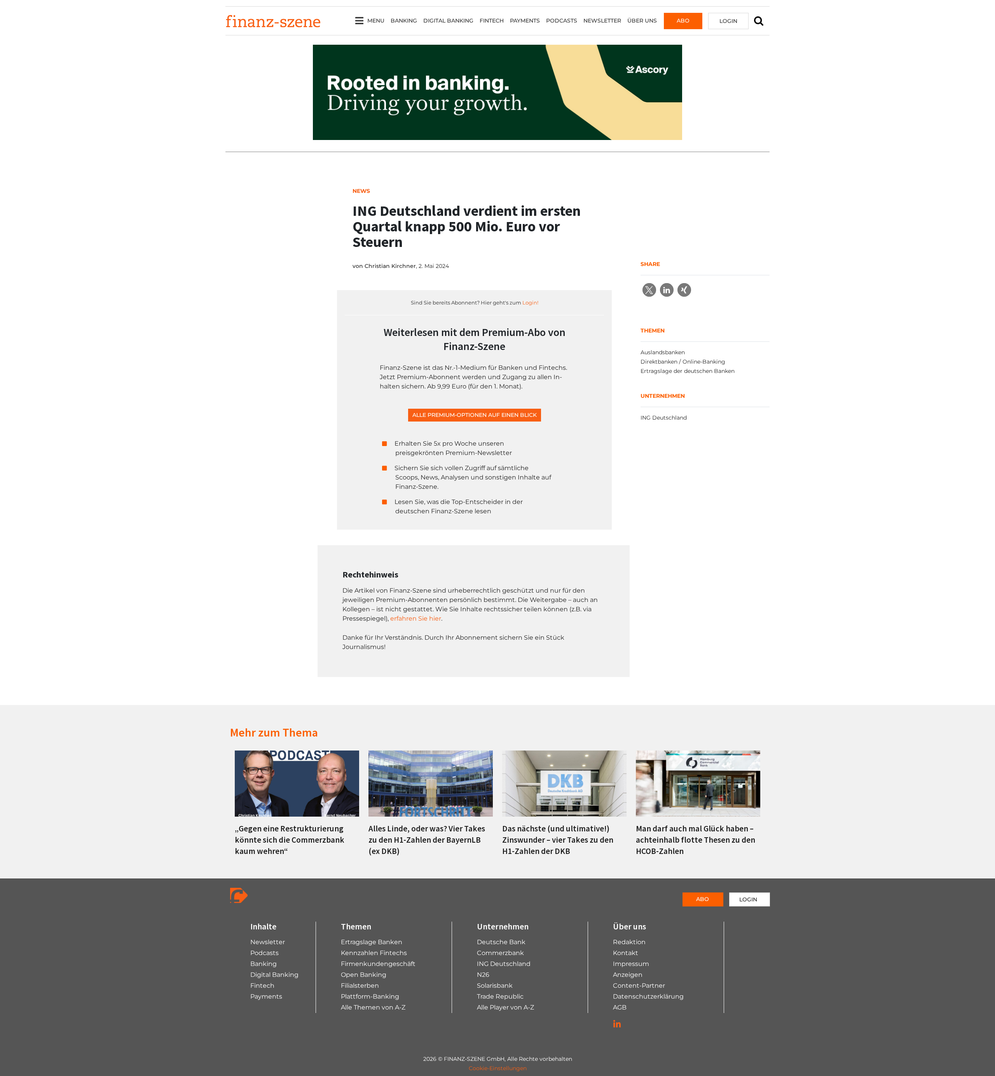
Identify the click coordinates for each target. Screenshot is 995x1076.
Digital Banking (448, 20)
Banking (404, 20)
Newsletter (602, 20)
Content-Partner (639, 985)
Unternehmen (503, 926)
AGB (620, 1007)
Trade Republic (500, 996)
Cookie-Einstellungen (498, 1068)
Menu (375, 20)
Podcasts (561, 20)
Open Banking (363, 974)
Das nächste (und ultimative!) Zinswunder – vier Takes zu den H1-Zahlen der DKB (557, 839)
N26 (483, 974)
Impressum (631, 964)
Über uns (642, 20)
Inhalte (263, 926)
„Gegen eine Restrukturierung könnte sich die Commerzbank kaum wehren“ (289, 839)
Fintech (492, 20)
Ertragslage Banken (371, 942)
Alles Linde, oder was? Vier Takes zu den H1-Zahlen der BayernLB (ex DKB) (426, 839)
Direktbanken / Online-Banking (683, 361)
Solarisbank (495, 985)
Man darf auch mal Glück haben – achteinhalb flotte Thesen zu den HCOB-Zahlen (695, 839)
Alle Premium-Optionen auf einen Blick (474, 414)
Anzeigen (627, 974)
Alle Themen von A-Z (373, 1007)
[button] (649, 290)
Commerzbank (500, 953)
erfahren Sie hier (415, 618)
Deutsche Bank (501, 942)
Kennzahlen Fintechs (374, 953)
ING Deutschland (664, 417)
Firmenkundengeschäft (378, 964)
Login (728, 20)
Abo (683, 20)
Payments (525, 20)
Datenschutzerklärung (648, 996)
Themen (356, 926)
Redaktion (629, 942)
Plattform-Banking (370, 996)
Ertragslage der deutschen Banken (688, 371)
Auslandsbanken (663, 352)
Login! (530, 302)
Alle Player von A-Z (505, 1007)
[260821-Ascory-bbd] (497, 92)
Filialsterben (360, 985)
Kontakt (625, 953)
